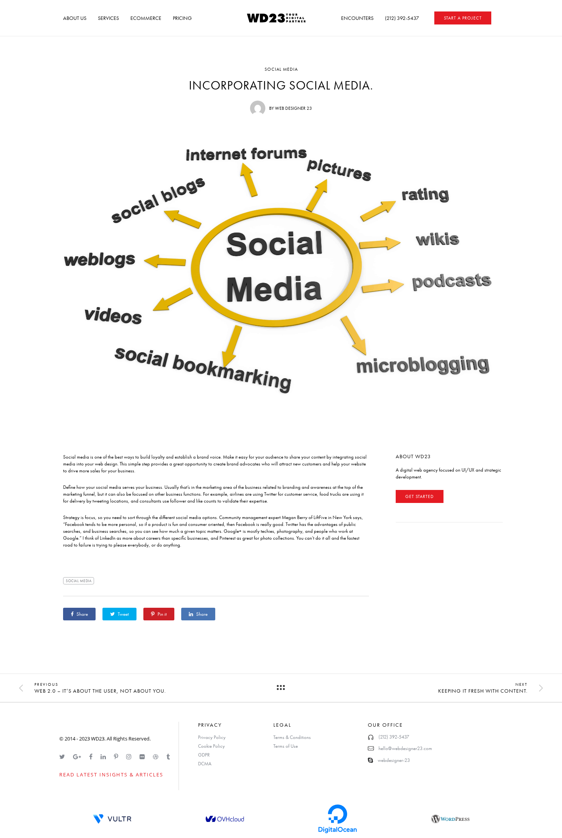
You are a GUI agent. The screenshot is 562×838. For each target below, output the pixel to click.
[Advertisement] (453, 585)
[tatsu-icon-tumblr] (168, 756)
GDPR (204, 755)
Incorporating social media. (281, 85)
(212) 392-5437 (402, 18)
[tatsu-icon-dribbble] (157, 756)
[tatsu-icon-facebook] (92, 756)
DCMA (204, 763)
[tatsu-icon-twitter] (63, 756)
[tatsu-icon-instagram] (130, 756)
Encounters (357, 18)
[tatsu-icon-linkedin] (104, 756)
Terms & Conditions (292, 737)
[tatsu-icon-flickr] (143, 756)
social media (78, 580)
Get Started (419, 496)
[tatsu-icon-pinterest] (117, 756)
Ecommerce (145, 18)
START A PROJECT (463, 18)
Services (108, 18)
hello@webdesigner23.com (405, 748)
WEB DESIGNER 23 (293, 108)
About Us (74, 18)
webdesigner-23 (394, 760)
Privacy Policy (212, 737)
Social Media (281, 69)
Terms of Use (285, 746)
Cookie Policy (211, 746)
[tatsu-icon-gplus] (78, 756)
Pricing (182, 18)
